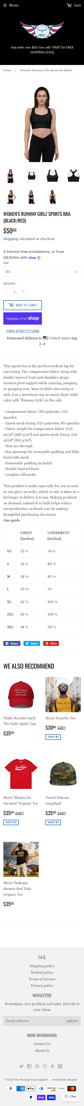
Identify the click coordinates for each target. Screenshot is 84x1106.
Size (6, 263)
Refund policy (42, 972)
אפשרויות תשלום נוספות (22, 331)
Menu (13, 5)
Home (7, 70)
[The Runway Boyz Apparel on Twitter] (21, 1067)
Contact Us (42, 1044)
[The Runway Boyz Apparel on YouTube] (60, 1067)
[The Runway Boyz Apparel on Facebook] (29, 1067)
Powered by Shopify (64, 1079)
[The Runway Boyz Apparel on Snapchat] (52, 1067)
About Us (42, 1051)
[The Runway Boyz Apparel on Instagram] (45, 1067)
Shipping (10, 239)
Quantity (9, 283)
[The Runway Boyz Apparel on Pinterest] (37, 1067)
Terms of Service (42, 979)
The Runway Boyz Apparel (31, 1079)
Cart (77, 5)
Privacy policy (42, 986)
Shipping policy (42, 966)
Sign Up (72, 1021)
